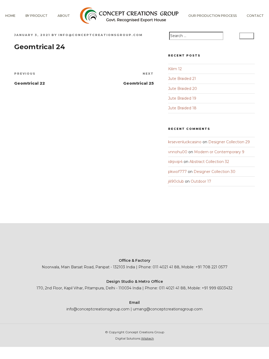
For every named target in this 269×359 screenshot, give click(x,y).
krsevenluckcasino (184, 142)
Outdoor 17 (201, 181)
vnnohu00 (177, 152)
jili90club (176, 181)
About (64, 16)
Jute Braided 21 (182, 78)
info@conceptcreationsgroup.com (100, 35)
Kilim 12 (175, 68)
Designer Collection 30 (214, 171)
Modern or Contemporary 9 (219, 152)
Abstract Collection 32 (209, 161)
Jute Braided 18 (182, 108)
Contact (255, 16)
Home (10, 16)
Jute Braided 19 (182, 98)
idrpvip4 (175, 161)
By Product (36, 16)
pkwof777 (177, 171)
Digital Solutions (134, 338)
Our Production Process (212, 16)
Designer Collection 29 (229, 142)
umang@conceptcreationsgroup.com (168, 309)
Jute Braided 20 (182, 88)
